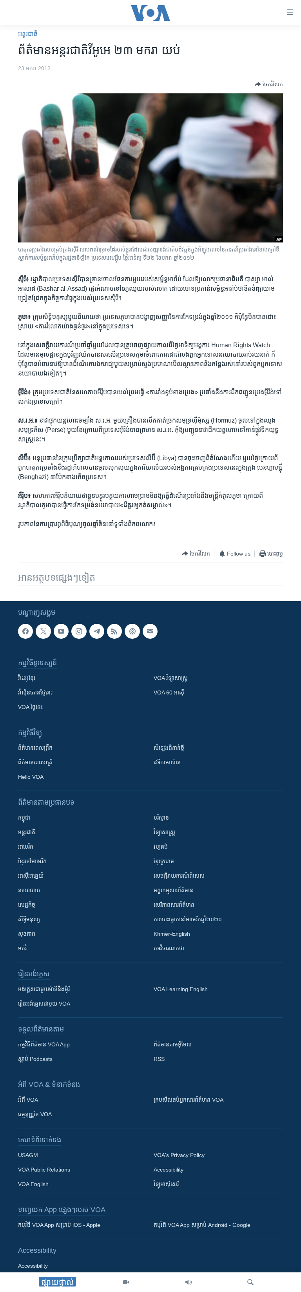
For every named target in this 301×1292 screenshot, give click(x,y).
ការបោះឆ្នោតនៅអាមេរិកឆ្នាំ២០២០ (188, 919)
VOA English (33, 1184)
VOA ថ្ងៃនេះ (30, 707)
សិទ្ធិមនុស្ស (29, 919)
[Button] (269, 84)
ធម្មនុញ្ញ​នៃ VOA (35, 1114)
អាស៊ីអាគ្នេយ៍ (31, 876)
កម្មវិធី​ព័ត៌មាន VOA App (44, 1044)
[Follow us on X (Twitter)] (43, 631)
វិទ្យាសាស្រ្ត (164, 832)
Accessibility (168, 1169)
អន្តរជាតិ (28, 34)
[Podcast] (132, 631)
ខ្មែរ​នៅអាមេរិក (32, 861)
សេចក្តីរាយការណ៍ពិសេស (179, 876)
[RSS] (114, 631)
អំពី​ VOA (28, 1100)
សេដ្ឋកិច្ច (26, 905)
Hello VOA (31, 777)
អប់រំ (22, 948)
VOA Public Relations (44, 1169)
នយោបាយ (29, 890)
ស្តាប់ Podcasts (35, 1059)
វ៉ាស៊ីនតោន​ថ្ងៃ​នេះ (35, 692)
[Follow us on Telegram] (96, 631)
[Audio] (188, 1282)
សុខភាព (26, 934)
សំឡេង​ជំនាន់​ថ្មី (169, 748)
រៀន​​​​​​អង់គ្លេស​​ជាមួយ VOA (44, 1003)
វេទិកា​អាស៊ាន (167, 762)
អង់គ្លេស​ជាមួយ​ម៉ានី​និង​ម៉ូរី (44, 989)
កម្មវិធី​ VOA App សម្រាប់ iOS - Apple (59, 1225)
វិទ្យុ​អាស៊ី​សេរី (166, 1184)
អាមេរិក (25, 847)
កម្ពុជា (24, 818)
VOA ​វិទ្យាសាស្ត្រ (171, 678)
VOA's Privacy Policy (179, 1155)
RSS (159, 1059)
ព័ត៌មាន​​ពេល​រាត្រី (35, 762)
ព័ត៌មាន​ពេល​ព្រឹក (35, 748)
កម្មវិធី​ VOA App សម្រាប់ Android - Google (202, 1225)
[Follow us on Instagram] (78, 631)
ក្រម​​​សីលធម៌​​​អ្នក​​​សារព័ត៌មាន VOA (188, 1100)
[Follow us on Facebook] (25, 631)
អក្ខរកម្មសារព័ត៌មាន (173, 890)
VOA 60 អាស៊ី (169, 692)
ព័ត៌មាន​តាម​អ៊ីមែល (173, 1044)
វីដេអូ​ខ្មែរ (26, 678)
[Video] (126, 1282)
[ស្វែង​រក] (250, 1282)
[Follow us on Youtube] (61, 631)
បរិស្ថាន (161, 818)
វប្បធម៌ (161, 847)
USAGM (28, 1155)
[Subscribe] (150, 631)
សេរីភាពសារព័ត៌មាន (174, 905)
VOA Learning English (181, 989)
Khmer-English (172, 934)
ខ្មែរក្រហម (164, 861)
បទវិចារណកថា (169, 948)
